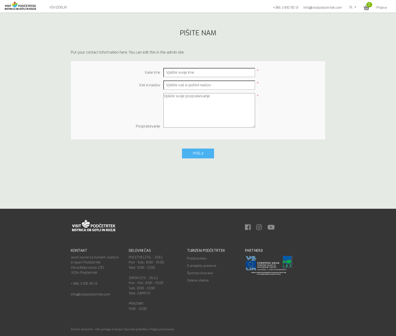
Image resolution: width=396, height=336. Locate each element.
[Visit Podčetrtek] (93, 225)
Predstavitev (197, 258)
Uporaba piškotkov (136, 329)
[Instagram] (261, 225)
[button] (366, 7)
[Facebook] (250, 225)
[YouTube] (273, 225)
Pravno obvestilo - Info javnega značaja (96, 329)
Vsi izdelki (58, 7)
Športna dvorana (200, 273)
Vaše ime (152, 72)
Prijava (382, 7)
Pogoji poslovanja (162, 329)
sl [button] (351, 7)
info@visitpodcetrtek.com (322, 7)
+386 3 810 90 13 (285, 7)
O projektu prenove (201, 265)
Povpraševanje (148, 126)
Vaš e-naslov (149, 85)
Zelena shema (198, 280)
